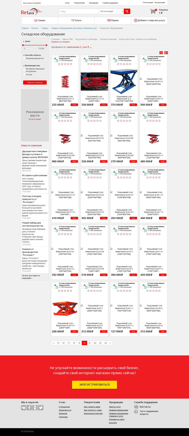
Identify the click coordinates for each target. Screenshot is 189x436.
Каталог (35, 28)
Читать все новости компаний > (31, 276)
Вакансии (63, 413)
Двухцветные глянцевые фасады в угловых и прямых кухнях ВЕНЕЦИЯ (35, 154)
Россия (29, 74)
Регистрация (148, 2)
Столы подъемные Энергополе (67, 57)
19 (79, 343)
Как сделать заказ (92, 407)
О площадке (64, 407)
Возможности (65, 410)
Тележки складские (108, 39)
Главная (24, 28)
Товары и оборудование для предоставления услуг (74, 28)
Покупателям (79, 3)
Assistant (113, 422)
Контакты (145, 406)
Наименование (72, 47)
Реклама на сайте (117, 419)
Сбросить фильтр (35, 82)
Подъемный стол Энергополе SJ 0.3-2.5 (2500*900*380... (94, 212)
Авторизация (160, 2)
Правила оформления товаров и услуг (118, 414)
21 (90, 343)
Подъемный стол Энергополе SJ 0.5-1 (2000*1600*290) (94, 325)
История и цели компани (34, 175)
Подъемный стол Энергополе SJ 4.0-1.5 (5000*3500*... (153, 98)
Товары (45, 28)
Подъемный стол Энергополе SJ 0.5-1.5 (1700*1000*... (153, 268)
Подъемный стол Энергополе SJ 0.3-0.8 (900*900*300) (124, 155)
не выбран (37, 3)
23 (100, 343)
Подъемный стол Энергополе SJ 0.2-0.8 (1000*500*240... (65, 155)
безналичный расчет (35, 58)
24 (106, 343)
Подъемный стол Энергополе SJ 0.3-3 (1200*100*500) (124, 268)
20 (84, 343)
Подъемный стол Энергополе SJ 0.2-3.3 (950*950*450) (94, 155)
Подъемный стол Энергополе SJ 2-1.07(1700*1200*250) (124, 98)
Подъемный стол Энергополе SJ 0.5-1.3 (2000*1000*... (65, 325)
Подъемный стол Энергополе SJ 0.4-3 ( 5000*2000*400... (154, 325)
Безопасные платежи (93, 413)
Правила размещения (118, 410)
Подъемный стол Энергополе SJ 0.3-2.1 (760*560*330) (65, 268)
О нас (67, 3)
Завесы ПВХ (67, 39)
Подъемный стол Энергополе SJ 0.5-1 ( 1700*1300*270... (124, 325)
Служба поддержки (110, 3)
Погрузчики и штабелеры (86, 39)
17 (69, 343)
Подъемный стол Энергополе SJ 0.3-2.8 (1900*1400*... (94, 268)
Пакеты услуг (115, 407)
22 (95, 343)
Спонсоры (63, 417)
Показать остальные (60, 41)
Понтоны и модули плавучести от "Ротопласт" (31, 199)
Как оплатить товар (93, 410)
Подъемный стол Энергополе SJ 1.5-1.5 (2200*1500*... (94, 98)
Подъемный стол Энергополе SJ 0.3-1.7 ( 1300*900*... (65, 212)
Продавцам (93, 3)
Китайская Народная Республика (35, 69)
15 (58, 343)
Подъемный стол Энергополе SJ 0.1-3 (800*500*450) (65, 98)
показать (68, 60)
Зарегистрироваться (94, 384)
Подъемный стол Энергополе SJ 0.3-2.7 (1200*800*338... (124, 212)
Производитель (32, 65)
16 (63, 343)
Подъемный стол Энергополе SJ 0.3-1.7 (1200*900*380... (153, 155)
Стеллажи (55, 39)
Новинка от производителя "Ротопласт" (30, 252)
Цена (27, 41)
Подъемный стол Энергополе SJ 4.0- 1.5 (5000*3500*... (153, 212)
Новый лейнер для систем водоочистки (32, 224)
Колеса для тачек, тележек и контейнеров (138, 39)
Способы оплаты (33, 55)
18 (74, 343)
